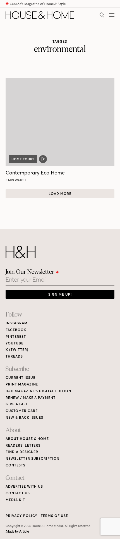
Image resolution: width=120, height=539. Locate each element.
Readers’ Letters (23, 445)
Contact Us (18, 493)
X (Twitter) (17, 350)
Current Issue (20, 377)
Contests (15, 465)
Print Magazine (22, 384)
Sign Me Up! (60, 294)
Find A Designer (22, 452)
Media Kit (15, 500)
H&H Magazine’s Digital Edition (38, 391)
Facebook (16, 330)
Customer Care (21, 411)
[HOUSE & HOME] (40, 15)
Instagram (17, 323)
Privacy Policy (21, 516)
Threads (14, 356)
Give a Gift (17, 404)
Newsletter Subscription (32, 458)
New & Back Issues (24, 417)
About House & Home (27, 439)
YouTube (14, 343)
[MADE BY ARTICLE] (17, 531)
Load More (60, 193)
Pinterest (16, 336)
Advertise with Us (24, 486)
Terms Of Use (54, 516)
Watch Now (16, 180)
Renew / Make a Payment (31, 398)
